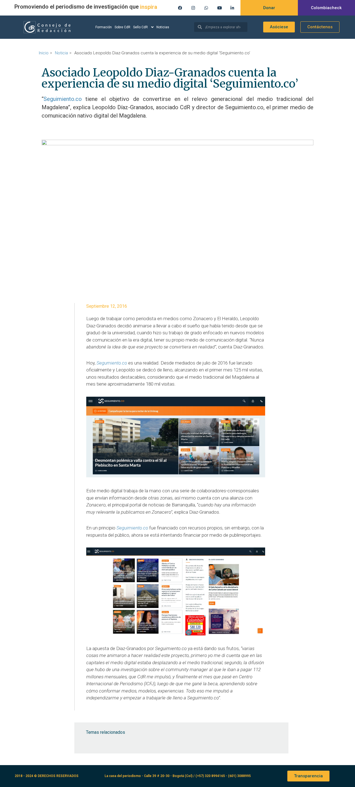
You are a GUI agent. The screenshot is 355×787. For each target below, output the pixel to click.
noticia (61, 52)
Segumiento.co (112, 363)
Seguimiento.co (64, 99)
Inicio (44, 52)
